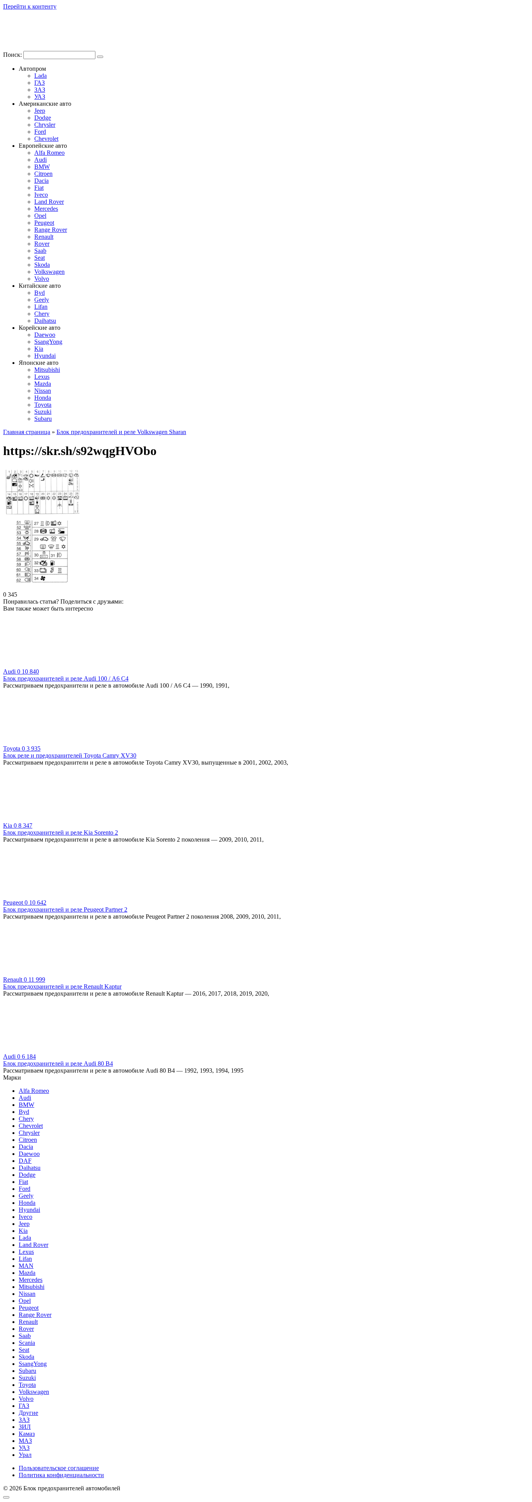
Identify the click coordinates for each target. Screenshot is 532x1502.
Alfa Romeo (49, 152)
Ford (40, 131)
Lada (40, 75)
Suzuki (42, 411)
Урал (25, 1454)
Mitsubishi (47, 369)
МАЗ (25, 1440)
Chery (41, 313)
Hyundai (45, 355)
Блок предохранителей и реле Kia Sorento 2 (60, 832)
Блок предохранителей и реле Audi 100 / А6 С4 (66, 678)
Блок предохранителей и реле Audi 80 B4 (58, 1063)
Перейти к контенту (29, 6)
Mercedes (46, 208)
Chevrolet (46, 138)
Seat (39, 257)
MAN (26, 1265)
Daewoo (44, 334)
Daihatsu (45, 320)
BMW (42, 166)
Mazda (42, 383)
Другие (28, 1412)
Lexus (41, 376)
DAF (25, 1160)
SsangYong (48, 341)
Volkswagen (49, 271)
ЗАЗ (39, 89)
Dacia (41, 180)
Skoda (42, 264)
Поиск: (13, 54)
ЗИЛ (25, 1426)
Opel (40, 215)
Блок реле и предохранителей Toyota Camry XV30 (69, 755)
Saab (40, 250)
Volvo (41, 278)
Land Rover (49, 201)
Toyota (42, 404)
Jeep (39, 110)
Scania (27, 1342)
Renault (43, 236)
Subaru (43, 418)
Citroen (43, 173)
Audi (40, 159)
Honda (42, 397)
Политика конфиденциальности (61, 1475)
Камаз (27, 1433)
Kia (38, 348)
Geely (41, 299)
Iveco (41, 194)
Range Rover (50, 229)
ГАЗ (39, 82)
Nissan (42, 390)
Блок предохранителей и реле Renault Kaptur (62, 986)
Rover (41, 243)
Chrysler (44, 124)
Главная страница (26, 432)
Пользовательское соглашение (59, 1468)
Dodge (42, 117)
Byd (39, 292)
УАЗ (39, 96)
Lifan (41, 306)
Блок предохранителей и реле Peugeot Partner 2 (65, 909)
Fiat (39, 187)
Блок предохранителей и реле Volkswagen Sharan (121, 432)
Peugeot (44, 222)
